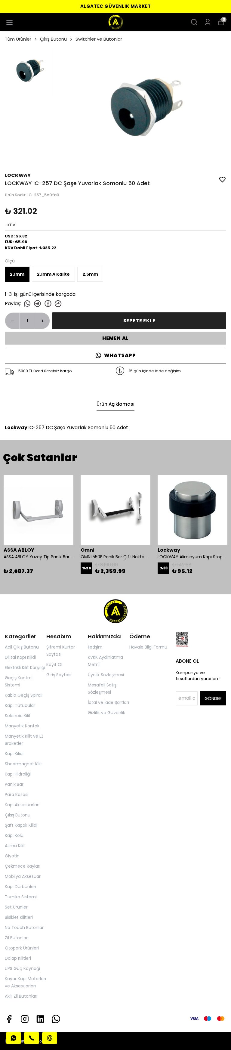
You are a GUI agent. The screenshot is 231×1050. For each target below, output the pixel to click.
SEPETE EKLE (139, 320)
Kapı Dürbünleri (20, 887)
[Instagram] (24, 1019)
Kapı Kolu (14, 835)
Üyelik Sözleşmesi (106, 675)
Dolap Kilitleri (18, 958)
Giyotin (12, 856)
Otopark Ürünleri (22, 948)
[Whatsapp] (56, 1019)
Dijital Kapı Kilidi (20, 657)
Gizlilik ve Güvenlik (106, 713)
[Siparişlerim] (207, 22)
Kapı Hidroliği (18, 774)
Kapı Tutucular (20, 705)
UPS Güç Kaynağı (22, 968)
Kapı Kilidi (14, 754)
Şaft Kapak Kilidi (21, 825)
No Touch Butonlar (24, 928)
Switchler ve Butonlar (98, 39)
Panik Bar (14, 784)
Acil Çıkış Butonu (22, 647)
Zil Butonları (17, 938)
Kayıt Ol (54, 664)
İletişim (95, 647)
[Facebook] (9, 1019)
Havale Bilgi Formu (148, 647)
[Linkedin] (40, 1019)
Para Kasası (16, 794)
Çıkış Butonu (53, 39)
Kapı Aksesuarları (22, 805)
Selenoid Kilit (18, 716)
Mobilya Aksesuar (23, 876)
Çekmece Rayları (22, 866)
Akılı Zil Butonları (21, 996)
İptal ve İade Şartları (108, 702)
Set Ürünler (16, 907)
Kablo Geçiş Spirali (23, 695)
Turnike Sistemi (21, 897)
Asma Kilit (15, 846)
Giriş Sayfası (58, 675)
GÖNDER (213, 698)
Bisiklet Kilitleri (19, 917)
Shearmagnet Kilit (23, 764)
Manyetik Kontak (22, 726)
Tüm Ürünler (18, 39)
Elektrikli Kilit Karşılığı (25, 667)
